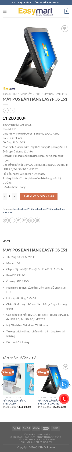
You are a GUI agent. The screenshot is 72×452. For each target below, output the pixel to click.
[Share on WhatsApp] (6, 220)
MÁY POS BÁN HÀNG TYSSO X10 (14, 402)
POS (37, 94)
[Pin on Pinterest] (31, 220)
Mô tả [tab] (6, 241)
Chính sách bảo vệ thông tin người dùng (36, 437)
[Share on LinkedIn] (37, 220)
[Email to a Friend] (25, 220)
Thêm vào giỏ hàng (39, 196)
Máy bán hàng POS (55, 94)
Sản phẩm (26, 94)
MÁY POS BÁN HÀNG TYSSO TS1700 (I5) (49, 402)
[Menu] (5, 11)
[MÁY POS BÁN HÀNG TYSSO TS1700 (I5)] (53, 379)
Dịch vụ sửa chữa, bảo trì (36, 442)
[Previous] (2, 392)
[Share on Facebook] (12, 220)
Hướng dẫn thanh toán (35, 434)
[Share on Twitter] (18, 220)
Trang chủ (10, 94)
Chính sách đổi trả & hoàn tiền (36, 439)
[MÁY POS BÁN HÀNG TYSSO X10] (18, 379)
